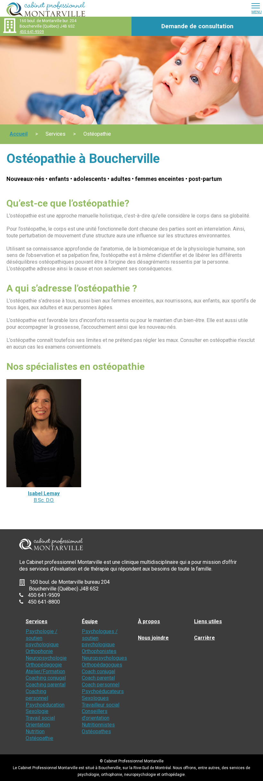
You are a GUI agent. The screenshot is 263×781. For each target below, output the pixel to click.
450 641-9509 (32, 32)
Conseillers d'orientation (95, 714)
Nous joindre (153, 638)
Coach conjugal (98, 671)
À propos (149, 621)
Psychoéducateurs (103, 691)
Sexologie (37, 711)
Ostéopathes (96, 731)
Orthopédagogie (44, 665)
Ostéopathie (39, 738)
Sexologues (95, 698)
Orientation (38, 725)
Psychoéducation (45, 705)
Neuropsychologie (46, 658)
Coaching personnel (37, 694)
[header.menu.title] (255, 5)
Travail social (40, 718)
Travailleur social (100, 705)
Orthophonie (39, 651)
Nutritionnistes (98, 725)
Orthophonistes (99, 651)
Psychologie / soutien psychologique (42, 638)
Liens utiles (208, 621)
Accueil (19, 134)
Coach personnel (100, 685)
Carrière (204, 638)
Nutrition (35, 731)
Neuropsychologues (104, 658)
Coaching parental (45, 685)
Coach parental (98, 678)
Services (36, 621)
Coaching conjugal (46, 678)
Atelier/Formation (45, 671)
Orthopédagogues (102, 665)
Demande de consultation (197, 26)
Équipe (90, 621)
